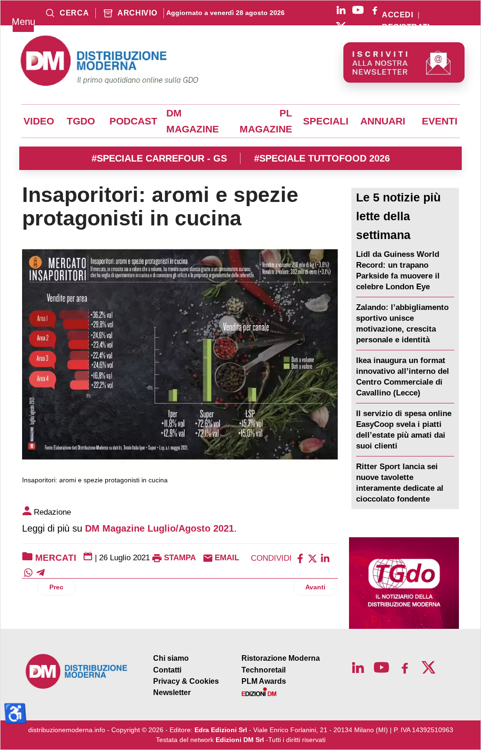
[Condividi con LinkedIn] (325, 557)
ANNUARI (382, 121)
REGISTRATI (406, 27)
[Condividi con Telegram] (40, 571)
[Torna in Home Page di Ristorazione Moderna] (77, 671)
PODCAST (133, 121)
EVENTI (440, 121)
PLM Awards (263, 681)
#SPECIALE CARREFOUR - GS (159, 158)
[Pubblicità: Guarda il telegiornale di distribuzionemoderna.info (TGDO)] (404, 583)
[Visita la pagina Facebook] (374, 9)
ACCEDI (397, 15)
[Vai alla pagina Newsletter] (404, 62)
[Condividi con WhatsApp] (28, 571)
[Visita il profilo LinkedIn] (341, 9)
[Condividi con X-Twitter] (312, 557)
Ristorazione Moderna (280, 658)
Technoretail (263, 670)
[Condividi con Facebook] (300, 557)
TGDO (81, 121)
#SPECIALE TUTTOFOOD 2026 (322, 158)
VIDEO (38, 121)
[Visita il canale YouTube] (358, 9)
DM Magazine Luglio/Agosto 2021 (159, 528)
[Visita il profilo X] (341, 26)
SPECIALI (326, 121)
